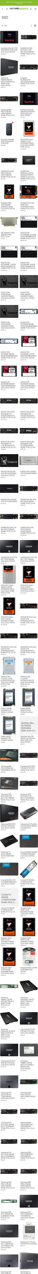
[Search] (7, 9)
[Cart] (35, 9)
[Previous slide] (2, 3)
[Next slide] (35, 3)
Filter (5, 25)
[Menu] (2, 8)
